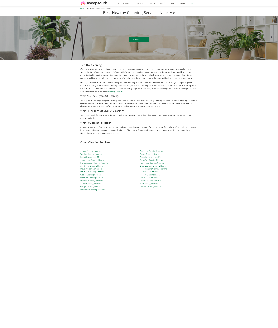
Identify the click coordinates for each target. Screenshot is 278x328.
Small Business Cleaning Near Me (153, 166)
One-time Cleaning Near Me (91, 177)
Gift (161, 3)
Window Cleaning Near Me (91, 154)
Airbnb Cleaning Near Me (90, 183)
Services (140, 3)
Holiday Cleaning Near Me (150, 175)
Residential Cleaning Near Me (152, 163)
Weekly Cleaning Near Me (90, 175)
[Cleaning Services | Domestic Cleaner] (94, 3)
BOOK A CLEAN (139, 39)
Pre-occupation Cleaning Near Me (94, 163)
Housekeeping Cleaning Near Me (153, 169)
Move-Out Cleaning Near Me (92, 171)
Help (172, 3)
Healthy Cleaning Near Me (150, 171)
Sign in (182, 3)
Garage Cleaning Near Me (90, 186)
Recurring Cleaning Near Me (151, 151)
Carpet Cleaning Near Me (90, 151)
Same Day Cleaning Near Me (151, 160)
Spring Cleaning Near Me (150, 154)
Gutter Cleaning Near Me (150, 180)
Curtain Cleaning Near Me (150, 186)
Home (82, 8)
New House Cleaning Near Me (92, 189)
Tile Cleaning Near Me (149, 183)
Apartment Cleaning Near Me (92, 166)
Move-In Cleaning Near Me (91, 169)
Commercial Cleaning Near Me (92, 160)
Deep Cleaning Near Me (90, 157)
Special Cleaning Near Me (150, 157)
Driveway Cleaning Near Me (91, 180)
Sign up (193, 3)
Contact (152, 3)
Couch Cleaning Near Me (150, 177)
